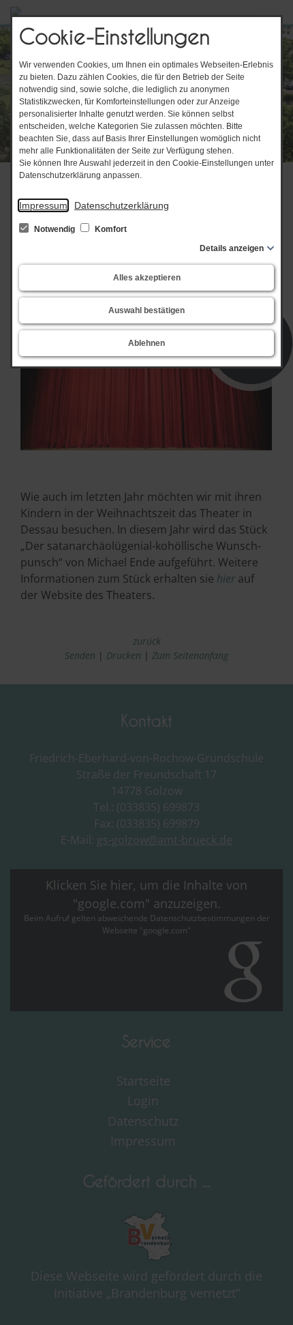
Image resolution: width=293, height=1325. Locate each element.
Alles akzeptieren (147, 277)
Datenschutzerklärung (121, 205)
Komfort (110, 229)
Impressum (43, 205)
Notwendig (54, 229)
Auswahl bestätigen (146, 310)
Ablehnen (146, 343)
